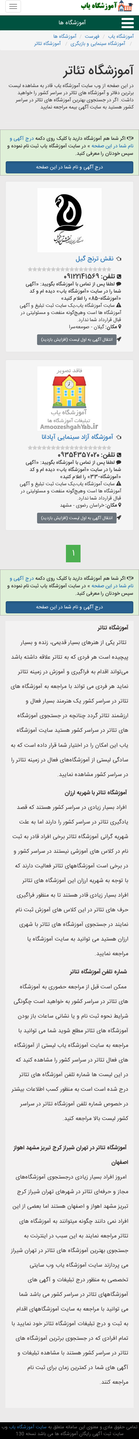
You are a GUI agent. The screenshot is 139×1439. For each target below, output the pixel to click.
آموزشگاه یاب (121, 36)
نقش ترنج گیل (94, 259)
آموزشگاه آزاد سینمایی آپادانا (77, 437)
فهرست (92, 36)
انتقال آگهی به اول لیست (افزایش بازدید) (77, 339)
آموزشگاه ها (72, 23)
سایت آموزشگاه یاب (27, 1427)
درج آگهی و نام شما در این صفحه (69, 167)
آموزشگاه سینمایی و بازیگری (99, 44)
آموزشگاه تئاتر (48, 44)
